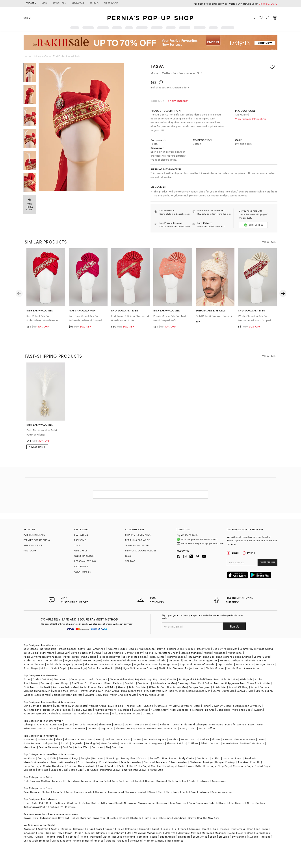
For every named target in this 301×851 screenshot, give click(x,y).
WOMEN (31, 3)
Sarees (68, 724)
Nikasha (161, 660)
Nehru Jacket (46, 739)
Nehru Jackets (84, 792)
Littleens (221, 803)
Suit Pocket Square (155, 739)
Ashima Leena (146, 660)
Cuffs (53, 758)
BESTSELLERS (81, 534)
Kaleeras (142, 758)
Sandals (111, 766)
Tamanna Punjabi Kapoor (188, 668)
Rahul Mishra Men (131, 690)
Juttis (129, 766)
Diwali (27, 817)
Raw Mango (31, 648)
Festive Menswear (49, 747)
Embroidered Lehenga (78, 781)
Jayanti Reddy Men (96, 694)
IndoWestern (230, 743)
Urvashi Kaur (234, 668)
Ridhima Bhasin (176, 656)
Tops (155, 724)
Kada (92, 766)
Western (215, 743)
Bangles (85, 758)
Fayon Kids (30, 803)
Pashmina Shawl (110, 769)
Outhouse (161, 705)
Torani (271, 664)
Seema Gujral (262, 656)
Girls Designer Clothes (37, 781)
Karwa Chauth (197, 817)
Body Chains (186, 758)
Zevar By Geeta (221, 705)
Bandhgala (92, 743)
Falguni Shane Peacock (181, 648)
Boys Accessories (222, 792)
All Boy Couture (256, 803)
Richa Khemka (105, 668)
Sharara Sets (142, 724)
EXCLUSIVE (80, 540)
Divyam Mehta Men (121, 679)
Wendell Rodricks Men (37, 694)
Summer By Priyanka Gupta (256, 648)
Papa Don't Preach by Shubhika (42, 656)
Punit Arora (112, 690)
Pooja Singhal (67, 648)
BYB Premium (68, 806)
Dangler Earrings (225, 762)
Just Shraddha (32, 709)
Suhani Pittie (101, 713)
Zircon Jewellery (87, 762)
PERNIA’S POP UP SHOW (37, 540)
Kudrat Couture (260, 687)
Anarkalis (42, 724)
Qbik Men (29, 687)
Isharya (47, 705)
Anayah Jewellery (105, 709)
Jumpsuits (65, 728)
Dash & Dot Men (42, 679)
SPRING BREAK (264, 690)
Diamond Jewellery (155, 762)
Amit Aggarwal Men (233, 683)
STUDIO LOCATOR (33, 545)
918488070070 (268, 3)
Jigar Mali (129, 668)
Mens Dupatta (109, 743)
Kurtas (82, 739)
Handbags (170, 766)
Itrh (118, 668)
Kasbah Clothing (239, 687)
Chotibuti (73, 803)
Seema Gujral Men (223, 690)
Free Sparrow (178, 803)
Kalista (149, 652)
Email (235, 552)
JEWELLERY (59, 3)
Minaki (67, 709)
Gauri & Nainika (113, 652)
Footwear (98, 747)
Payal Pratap (71, 656)
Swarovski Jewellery (62, 762)
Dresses (118, 724)
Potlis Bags (142, 766)
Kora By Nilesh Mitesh (151, 694)
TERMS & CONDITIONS (137, 545)
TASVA (157, 66)
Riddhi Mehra (157, 656)
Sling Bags (224, 766)
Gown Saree (154, 728)
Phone (251, 552)
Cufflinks (193, 743)
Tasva (27, 679)
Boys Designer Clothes (37, 792)
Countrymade (79, 679)
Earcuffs (155, 758)
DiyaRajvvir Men (177, 687)
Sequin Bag (76, 769)
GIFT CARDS (80, 550)
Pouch (181, 766)
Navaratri (99, 817)
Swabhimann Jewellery (247, 705)
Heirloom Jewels (233, 758)
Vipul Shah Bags (242, 709)
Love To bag (115, 705)
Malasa (45, 668)
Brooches (117, 747)
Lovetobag (125, 709)
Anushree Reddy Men (65, 687)
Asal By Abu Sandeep (142, 648)
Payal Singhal (73, 660)
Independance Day (51, 817)
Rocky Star (203, 648)
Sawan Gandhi (245, 664)
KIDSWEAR (78, 3)
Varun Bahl (175, 660)
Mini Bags (29, 769)
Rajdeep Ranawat (109, 656)
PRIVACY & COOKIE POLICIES (141, 550)
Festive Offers (207, 728)
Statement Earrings (201, 762)
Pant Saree (170, 728)
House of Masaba (204, 664)
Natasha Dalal (48, 648)
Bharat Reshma (113, 683)
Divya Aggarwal (72, 664)
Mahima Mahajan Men (37, 690)
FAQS (128, 556)
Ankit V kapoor (98, 679)
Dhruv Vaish (61, 679)
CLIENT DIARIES (82, 571)
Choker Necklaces (53, 766)
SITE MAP (130, 561)
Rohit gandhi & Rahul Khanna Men (199, 679)
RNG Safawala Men (155, 690)
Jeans (261, 739)
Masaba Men (60, 690)
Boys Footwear (200, 792)
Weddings (180, 817)
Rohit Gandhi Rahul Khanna (119, 660)
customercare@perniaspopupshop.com (202, 543)
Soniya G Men (245, 690)
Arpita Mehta (226, 664)
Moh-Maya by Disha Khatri (70, 705)
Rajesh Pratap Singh (135, 656)
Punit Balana (89, 656)
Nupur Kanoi (235, 652)
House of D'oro (52, 709)
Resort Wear (255, 724)
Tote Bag (43, 769)
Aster (197, 705)
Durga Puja (150, 817)
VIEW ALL (269, 241)
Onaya (98, 652)
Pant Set (67, 747)
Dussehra (112, 817)
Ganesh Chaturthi (130, 817)
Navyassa (130, 803)
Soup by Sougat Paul (164, 664)
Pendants (250, 758)
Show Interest (178, 100)
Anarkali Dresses (144, 781)
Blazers (216, 739)
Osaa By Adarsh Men (224, 648)
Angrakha (77, 743)
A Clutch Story (159, 709)
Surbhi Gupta (59, 668)
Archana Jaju (78, 668)
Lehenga (57, 781)
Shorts (194, 739)
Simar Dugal (31, 668)
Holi (35, 817)
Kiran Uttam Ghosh (166, 652)
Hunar (206, 705)
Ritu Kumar (194, 656)
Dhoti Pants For (177, 781)
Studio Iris (165, 668)
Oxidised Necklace (78, 766)
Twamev (46, 683)
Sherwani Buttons (244, 739)
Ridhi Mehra (47, 652)
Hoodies (173, 739)
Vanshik (172, 679)
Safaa (91, 668)
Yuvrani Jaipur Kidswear (153, 803)
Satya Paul (84, 648)
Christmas (165, 817)
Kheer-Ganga (61, 683)
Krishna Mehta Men (164, 683)
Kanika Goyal (123, 664)
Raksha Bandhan (81, 817)
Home (27, 56)
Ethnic (204, 743)
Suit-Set (227, 739)
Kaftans (164, 724)
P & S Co (44, 803)
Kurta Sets (56, 724)
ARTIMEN (110, 687)
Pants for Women (235, 724)
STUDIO (94, 3)
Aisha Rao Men (137, 687)
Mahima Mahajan (191, 652)
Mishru (208, 652)
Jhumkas (243, 762)
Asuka (258, 679)
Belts (121, 766)
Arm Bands (203, 758)
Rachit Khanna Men (91, 687)
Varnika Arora (97, 705)
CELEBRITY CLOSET (84, 556)
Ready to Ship (188, 728)
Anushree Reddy (117, 648)
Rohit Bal (208, 656)
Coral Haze (223, 709)
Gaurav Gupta (92, 660)
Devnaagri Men (187, 683)
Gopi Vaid (186, 664)
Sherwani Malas (176, 743)
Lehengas (29, 724)
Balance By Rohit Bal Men (67, 694)
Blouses (120, 728)
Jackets (51, 728)
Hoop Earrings (32, 766)
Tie (108, 747)
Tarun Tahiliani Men (258, 683)
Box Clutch (91, 769)
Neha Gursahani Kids (201, 803)
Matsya (260, 664)
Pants (99, 739)
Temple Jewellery (131, 762)
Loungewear (156, 743)
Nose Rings (112, 758)
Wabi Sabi (246, 679)
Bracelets (64, 758)
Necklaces (30, 758)
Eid (67, 817)
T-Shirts (204, 739)
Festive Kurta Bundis (252, 743)
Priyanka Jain (142, 664)
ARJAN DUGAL (157, 687)
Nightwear (107, 728)
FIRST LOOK (111, 3)
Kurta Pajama (32, 743)
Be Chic (209, 709)
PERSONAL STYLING (85, 561)
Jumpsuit (125, 743)
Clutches (156, 766)
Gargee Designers (199, 687)
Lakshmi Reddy (90, 803)
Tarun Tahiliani (54, 660)
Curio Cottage (32, 705)
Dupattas (93, 728)
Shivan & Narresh (81, 652)
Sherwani (70, 739)
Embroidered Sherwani (122, 792)
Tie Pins (136, 739)
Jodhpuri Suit (50, 743)
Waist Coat (123, 739)
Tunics (175, 724)
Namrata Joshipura (231, 660)
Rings (75, 758)
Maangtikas (128, 758)
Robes (184, 739)
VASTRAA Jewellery (180, 705)
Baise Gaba (31, 652)
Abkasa (121, 687)
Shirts (59, 739)
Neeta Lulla (190, 660)
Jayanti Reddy (134, 652)
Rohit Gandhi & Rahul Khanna (233, 656)
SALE (77, 545)
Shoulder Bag (59, 769)
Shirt (161, 792)
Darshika (130, 683)
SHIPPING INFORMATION (138, 534)
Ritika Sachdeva (121, 713)
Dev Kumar (143, 683)
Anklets (216, 758)
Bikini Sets (30, 728)
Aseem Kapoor (253, 668)
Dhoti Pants (216, 724)
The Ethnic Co (80, 683)
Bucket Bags (262, 766)
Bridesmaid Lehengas (194, 724)
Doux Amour (141, 709)
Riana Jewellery (83, 709)
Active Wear (82, 747)
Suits (91, 739)
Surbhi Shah (54, 664)
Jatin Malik (43, 687)
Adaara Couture (146, 668)
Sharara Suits (101, 781)
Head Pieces (169, 758)
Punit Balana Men (208, 683)
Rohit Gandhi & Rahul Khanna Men (189, 690)
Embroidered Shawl (134, 769)
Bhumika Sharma (255, 660)
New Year (213, 817)
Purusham (96, 683)
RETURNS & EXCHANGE (137, 540)
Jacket (142, 792)
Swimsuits (79, 728)
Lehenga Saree (136, 728)
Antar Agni (99, 648)
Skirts (41, 728)
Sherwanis (105, 724)
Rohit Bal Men (229, 679)
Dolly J (161, 648)
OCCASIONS (81, 566)
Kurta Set (117, 781)
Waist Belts (194, 766)
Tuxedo (65, 743)
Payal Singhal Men (92, 690)
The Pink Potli (133, 705)
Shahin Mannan (215, 668)
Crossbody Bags (243, 766)
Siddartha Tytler (33, 660)
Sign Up (234, 626)
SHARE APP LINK (267, 562)
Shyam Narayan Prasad (99, 664)
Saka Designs (236, 803)
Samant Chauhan (34, 664)
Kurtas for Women (86, 724)
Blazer (152, 792)
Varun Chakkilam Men (123, 694)
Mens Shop (30, 747)
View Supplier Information (250, 118)
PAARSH (74, 690)
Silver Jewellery (178, 762)
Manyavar (63, 652)
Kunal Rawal (31, 683)
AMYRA (258, 709)
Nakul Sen (220, 652)
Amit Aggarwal (208, 660)
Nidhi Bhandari (179, 709)
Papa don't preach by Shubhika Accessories (50, 713)
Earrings (43, 758)
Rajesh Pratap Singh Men (150, 679)
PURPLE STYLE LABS (34, 534)
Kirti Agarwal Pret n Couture (41, 806)
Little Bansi (58, 803)
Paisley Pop (85, 713)
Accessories (140, 743)
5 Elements (196, 709)
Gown (128, 724)
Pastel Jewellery (109, 762)
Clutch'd (148, 705)
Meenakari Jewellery (36, 762)
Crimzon (148, 713)
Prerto (137, 713)
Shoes (101, 766)
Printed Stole (155, 769)
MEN (44, 3)
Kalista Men (219, 687)
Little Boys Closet (111, 803)
